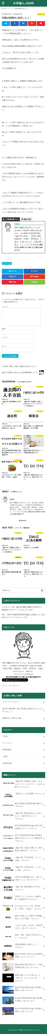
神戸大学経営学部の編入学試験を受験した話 (28, 1009)
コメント (5, 306)
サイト (4, 346)
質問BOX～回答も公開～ (12, 718)
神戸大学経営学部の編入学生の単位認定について (28, 826)
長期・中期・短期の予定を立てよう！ (28, 936)
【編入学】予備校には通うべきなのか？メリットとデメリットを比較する (28, 784)
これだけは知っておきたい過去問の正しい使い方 (28, 926)
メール (5, 337)
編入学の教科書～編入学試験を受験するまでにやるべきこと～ (22, 710)
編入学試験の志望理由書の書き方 (28, 804)
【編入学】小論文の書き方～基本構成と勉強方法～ (28, 849)
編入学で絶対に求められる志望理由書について (28, 955)
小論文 (5, 756)
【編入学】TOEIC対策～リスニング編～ (28, 858)
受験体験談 (7, 750)
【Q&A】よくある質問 (28, 794)
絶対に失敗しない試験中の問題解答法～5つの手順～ (28, 917)
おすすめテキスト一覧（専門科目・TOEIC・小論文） (28, 907)
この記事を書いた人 (11, 219)
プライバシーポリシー (11, 686)
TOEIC (5, 736)
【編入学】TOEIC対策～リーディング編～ (28, 868)
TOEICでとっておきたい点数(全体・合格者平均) (28, 897)
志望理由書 (7, 763)
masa (17, 224)
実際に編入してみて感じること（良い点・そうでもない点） (27, 978)
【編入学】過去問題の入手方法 (27, 888)
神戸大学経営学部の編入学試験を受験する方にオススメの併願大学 (28, 838)
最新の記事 (27, 219)
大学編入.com (22, 1030)
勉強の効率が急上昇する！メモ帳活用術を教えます (28, 965)
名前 (4, 329)
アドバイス (7, 263)
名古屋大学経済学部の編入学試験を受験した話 (28, 999)
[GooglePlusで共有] (32, 23)
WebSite (23, 520)
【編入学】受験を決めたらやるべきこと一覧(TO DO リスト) (28, 816)
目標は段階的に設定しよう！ (27, 945)
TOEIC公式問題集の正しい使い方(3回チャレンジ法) (28, 878)
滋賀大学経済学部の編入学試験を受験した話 (28, 988)
